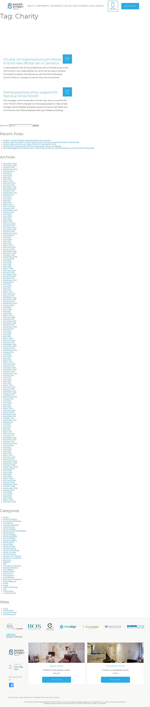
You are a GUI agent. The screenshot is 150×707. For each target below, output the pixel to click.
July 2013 (7, 377)
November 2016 (9, 300)
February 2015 (9, 341)
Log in (5, 609)
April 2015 (7, 337)
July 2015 (7, 331)
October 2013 (8, 372)
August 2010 (8, 445)
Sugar (5, 585)
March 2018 (8, 269)
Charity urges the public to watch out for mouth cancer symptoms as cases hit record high (41, 142)
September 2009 (10, 467)
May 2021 (7, 201)
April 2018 (7, 267)
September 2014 (10, 350)
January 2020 (9, 226)
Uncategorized (9, 593)
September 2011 (10, 420)
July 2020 (7, 214)
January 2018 (8, 273)
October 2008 (9, 486)
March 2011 (7, 432)
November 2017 (9, 276)
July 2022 (7, 173)
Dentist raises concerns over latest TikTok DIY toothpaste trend (29, 144)
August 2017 (8, 282)
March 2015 (8, 339)
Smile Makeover (10, 581)
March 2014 (8, 362)
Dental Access (9, 527)
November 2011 (9, 416)
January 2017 (8, 296)
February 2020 (9, 224)
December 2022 (10, 164)
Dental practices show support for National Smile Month (30, 94)
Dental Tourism (9, 552)
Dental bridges (9, 529)
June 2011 (7, 426)
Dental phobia (9, 546)
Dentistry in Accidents (12, 558)
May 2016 (7, 311)
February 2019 (9, 247)
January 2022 (9, 185)
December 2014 (9, 344)
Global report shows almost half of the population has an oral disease (32, 146)
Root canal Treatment (12, 579)
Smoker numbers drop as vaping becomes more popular (27, 140)
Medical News (9, 572)
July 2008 (7, 492)
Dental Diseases (9, 535)
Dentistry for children (12, 556)
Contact (100, 6)
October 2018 (9, 255)
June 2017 (7, 286)
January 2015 (8, 342)
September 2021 (10, 193)
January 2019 (8, 249)
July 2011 (7, 424)
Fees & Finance (80, 6)
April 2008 (7, 498)
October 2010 (9, 442)
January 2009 (9, 482)
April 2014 (7, 360)
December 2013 (9, 368)
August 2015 (8, 329)
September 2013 (10, 374)
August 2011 (8, 422)
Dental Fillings (9, 539)
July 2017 (7, 284)
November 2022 (10, 166)
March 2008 (8, 500)
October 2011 (8, 418)
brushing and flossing (12, 521)
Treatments (42, 6)
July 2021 (7, 197)
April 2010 (7, 453)
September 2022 (10, 170)
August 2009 (8, 469)
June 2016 (7, 309)
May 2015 (7, 335)
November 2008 (10, 484)
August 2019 (8, 236)
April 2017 (7, 290)
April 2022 (7, 179)
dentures (7, 560)
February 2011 (9, 434)
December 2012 (9, 391)
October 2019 (8, 232)
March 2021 (8, 204)
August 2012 (8, 399)
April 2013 (7, 383)
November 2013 (9, 370)
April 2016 (7, 313)
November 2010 (9, 440)
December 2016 (9, 298)
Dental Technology (11, 550)
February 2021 (9, 206)
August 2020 (8, 212)
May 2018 (7, 265)
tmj (4, 589)
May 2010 (7, 451)
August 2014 (8, 352)
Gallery (68, 6)
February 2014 (9, 364)
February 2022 (9, 183)
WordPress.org (9, 614)
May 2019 (7, 241)
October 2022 (9, 168)
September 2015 (10, 327)
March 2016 (8, 315)
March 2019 (8, 245)
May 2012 (7, 405)
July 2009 (7, 471)
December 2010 (9, 438)
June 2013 (7, 379)
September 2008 (10, 488)
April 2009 (7, 477)
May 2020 (7, 218)
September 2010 (10, 444)
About (30, 6)
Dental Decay (8, 533)
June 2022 (7, 175)
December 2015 (9, 321)
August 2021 (8, 195)
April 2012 (7, 407)
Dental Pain (8, 544)
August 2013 (8, 376)
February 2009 (9, 480)
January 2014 (8, 366)
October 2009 (9, 465)
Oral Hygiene (8, 576)
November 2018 (9, 253)
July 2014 (7, 354)
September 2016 (10, 304)
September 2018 (10, 257)
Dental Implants (10, 541)
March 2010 (8, 455)
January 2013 (8, 389)
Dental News (8, 543)
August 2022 (8, 171)
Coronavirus (8, 523)
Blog (92, 6)
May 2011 (6, 428)
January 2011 (8, 436)
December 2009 (10, 461)
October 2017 (8, 278)
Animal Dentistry (10, 519)
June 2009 (7, 473)
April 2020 (7, 220)
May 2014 (7, 358)
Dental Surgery (9, 548)
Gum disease (8, 570)
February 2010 (9, 457)
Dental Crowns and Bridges (14, 531)
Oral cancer (8, 574)
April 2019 (7, 243)
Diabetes (6, 562)
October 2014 (8, 348)
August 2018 (8, 259)
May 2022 (7, 177)
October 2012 (8, 395)
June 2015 (7, 333)
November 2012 (9, 393)
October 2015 (8, 325)
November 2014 (9, 346)
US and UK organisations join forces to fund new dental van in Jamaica (32, 61)
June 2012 (7, 403)
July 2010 (7, 447)
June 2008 (7, 494)
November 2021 (9, 189)
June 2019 (7, 239)
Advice (6, 517)
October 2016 (8, 302)
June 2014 (7, 356)
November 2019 (9, 230)
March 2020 (8, 222)
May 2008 (7, 496)
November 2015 (9, 323)
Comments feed (10, 613)
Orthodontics (8, 578)
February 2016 (9, 317)
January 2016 (8, 319)
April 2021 (7, 203)
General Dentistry (10, 568)
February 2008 (9, 502)
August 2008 (8, 490)
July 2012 (7, 401)
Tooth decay (8, 591)
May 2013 (7, 381)
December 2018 (9, 251)
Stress (5, 583)
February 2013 (9, 387)
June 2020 (7, 216)
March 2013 (8, 385)
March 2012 (8, 409)
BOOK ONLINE (130, 6)
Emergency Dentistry (12, 566)
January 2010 (8, 459)
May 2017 (7, 288)
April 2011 (7, 430)
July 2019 (7, 238)
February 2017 (9, 294)
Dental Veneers (9, 554)
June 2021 (7, 199)
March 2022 (8, 181)
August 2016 (8, 306)
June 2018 (7, 263)
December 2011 (9, 414)
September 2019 (10, 234)
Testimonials (56, 6)
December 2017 (9, 274)
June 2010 (7, 449)
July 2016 (7, 307)
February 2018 (9, 271)
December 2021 (9, 187)
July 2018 (7, 261)
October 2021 (8, 191)
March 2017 (8, 292)
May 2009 (7, 475)
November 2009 (10, 463)
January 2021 (8, 208)
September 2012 (10, 397)
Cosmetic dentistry (11, 525)
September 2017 (10, 280)
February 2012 (9, 410)
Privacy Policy (54, 697)
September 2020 (10, 210)
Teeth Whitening (10, 587)
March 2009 (8, 479)
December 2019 (9, 228)
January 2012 (8, 412)
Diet (5, 564)
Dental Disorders (10, 537)
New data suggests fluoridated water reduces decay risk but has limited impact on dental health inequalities (48, 148)
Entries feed (8, 611)
